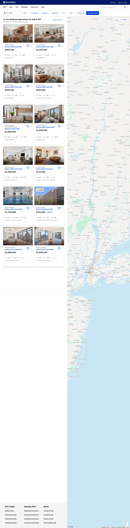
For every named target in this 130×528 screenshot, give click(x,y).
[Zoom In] (127, 523)
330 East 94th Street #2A (44, 169)
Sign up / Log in (122, 2)
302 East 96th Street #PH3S (45, 127)
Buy (11, 7)
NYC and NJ (9, 13)
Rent (4, 7)
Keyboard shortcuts (105, 527)
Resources (34, 7)
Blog (42, 7)
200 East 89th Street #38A (13, 169)
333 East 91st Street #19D (44, 249)
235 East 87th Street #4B (44, 209)
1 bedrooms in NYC (11, 515)
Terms (128, 527)
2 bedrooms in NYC (11, 519)
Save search (93, 13)
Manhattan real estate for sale (34, 511)
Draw (124, 19)
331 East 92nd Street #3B (13, 47)
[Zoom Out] (127, 525)
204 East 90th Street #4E (44, 87)
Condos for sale (48, 511)
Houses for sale (48, 519)
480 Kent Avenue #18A (12, 129)
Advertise (113, 2)
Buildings (25, 7)
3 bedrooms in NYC (11, 523)
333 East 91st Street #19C (13, 249)
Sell (17, 7)
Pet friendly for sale (50, 523)
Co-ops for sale (48, 515)
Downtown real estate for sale (34, 519)
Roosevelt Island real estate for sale (35, 515)
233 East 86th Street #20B (44, 47)
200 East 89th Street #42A (13, 209)
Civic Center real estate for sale (34, 523)
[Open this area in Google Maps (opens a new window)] (71, 527)
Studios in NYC (9, 511)
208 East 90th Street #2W (13, 87)
